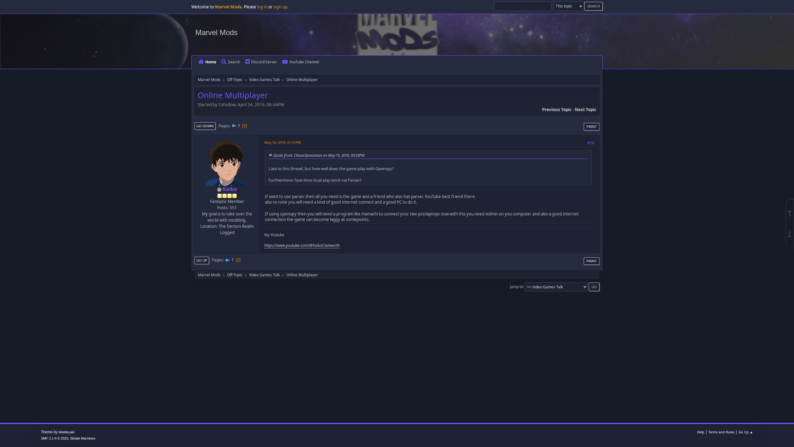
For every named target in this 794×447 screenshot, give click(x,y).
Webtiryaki (66, 432)
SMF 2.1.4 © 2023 (54, 438)
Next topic (585, 109)
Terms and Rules (721, 432)
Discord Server (264, 62)
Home (210, 62)
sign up (280, 7)
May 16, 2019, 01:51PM (282, 142)
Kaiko (230, 189)
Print (592, 126)
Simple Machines (83, 438)
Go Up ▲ (745, 432)
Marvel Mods (216, 32)
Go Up (201, 260)
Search (234, 62)
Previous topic (557, 109)
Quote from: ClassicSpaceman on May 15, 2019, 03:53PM (318, 155)
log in (262, 7)
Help (700, 432)
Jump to (516, 286)
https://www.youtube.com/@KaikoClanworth (302, 245)
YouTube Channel (304, 62)
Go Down (205, 126)
